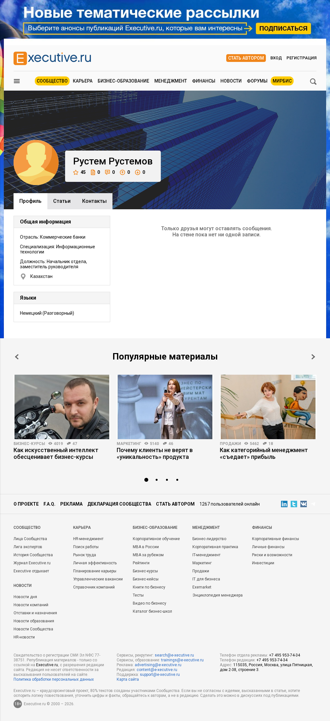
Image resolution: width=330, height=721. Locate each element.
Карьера (82, 81)
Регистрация (301, 57)
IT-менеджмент (206, 555)
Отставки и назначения (35, 613)
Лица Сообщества (30, 539)
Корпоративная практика (215, 547)
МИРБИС (282, 81)
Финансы (203, 81)
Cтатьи (62, 201)
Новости (231, 81)
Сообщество (52, 81)
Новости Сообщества (33, 629)
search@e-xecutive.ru (174, 655)
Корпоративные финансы (275, 539)
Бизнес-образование (123, 81)
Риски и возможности (272, 555)
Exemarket (201, 587)
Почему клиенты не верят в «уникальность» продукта (155, 453)
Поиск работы (86, 547)
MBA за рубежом (148, 555)
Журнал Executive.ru (32, 563)
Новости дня (25, 597)
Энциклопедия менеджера (217, 595)
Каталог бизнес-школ (152, 611)
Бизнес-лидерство (209, 539)
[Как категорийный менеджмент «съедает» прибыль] (268, 407)
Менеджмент (170, 81)
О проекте (26, 504)
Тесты (138, 595)
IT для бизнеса (206, 579)
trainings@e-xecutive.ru (182, 660)
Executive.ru (47, 665)
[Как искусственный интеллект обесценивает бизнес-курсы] (62, 407)
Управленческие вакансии (98, 579)
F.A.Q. (49, 504)
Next (313, 357)
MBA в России (146, 547)
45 (83, 172)
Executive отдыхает (31, 571)
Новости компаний (31, 605)
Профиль (30, 201)
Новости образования (34, 621)
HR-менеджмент (88, 539)
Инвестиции (263, 563)
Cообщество (27, 527)
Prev (17, 357)
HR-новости (24, 637)
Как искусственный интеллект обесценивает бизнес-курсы (56, 453)
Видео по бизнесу (149, 603)
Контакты (94, 201)
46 (171, 443)
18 (270, 443)
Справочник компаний (94, 587)
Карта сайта (128, 679)
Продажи (230, 443)
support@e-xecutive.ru (160, 674)
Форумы (257, 81)
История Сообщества (33, 555)
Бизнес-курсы (29, 443)
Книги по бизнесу (149, 587)
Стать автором (246, 58)
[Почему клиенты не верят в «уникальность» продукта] (165, 407)
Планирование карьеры (94, 571)
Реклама (71, 504)
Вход (276, 57)
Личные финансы (268, 547)
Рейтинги (141, 563)
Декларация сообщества (119, 504)
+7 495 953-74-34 (284, 655)
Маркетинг (129, 443)
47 (75, 443)
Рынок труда (84, 555)
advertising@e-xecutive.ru (158, 665)
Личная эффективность (95, 563)
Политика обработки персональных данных (54, 679)
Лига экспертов (28, 547)
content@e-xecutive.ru (157, 669)
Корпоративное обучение (156, 539)
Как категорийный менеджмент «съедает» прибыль (264, 453)
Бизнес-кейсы (146, 579)
